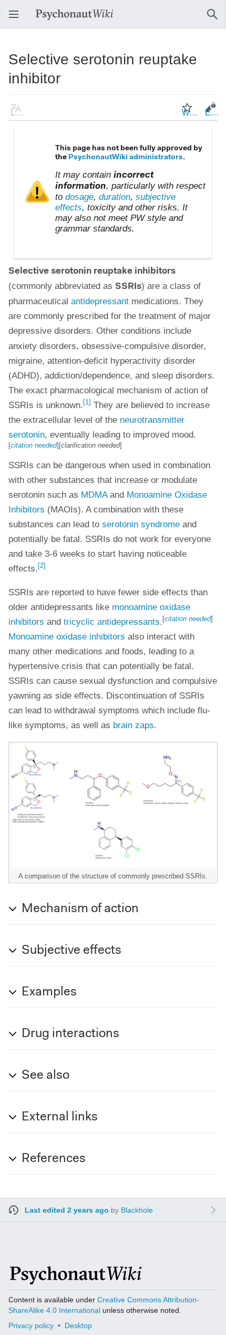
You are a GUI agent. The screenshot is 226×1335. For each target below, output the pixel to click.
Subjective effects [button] (71, 950)
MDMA (94, 495)
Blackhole (137, 1210)
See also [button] (45, 1075)
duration (114, 197)
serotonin (26, 435)
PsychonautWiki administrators (125, 157)
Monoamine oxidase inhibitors (66, 637)
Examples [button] (49, 992)
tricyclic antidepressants (112, 622)
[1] (87, 402)
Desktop (78, 1325)
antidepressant (100, 301)
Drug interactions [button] (70, 1034)
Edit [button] (212, 112)
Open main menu (16, 19)
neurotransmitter (152, 420)
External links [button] (60, 1117)
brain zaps (133, 725)
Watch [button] (190, 112)
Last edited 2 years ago (67, 1210)
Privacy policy (31, 1325)
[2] (42, 565)
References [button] (54, 1159)
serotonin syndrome (141, 524)
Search (215, 19)
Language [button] (19, 112)
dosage (79, 197)
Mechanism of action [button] (80, 909)
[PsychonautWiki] (74, 1280)
